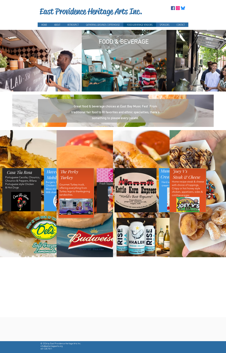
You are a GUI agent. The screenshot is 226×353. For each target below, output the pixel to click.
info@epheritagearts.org (51, 346)
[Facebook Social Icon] (173, 8)
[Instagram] (178, 8)
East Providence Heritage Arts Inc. (91, 11)
